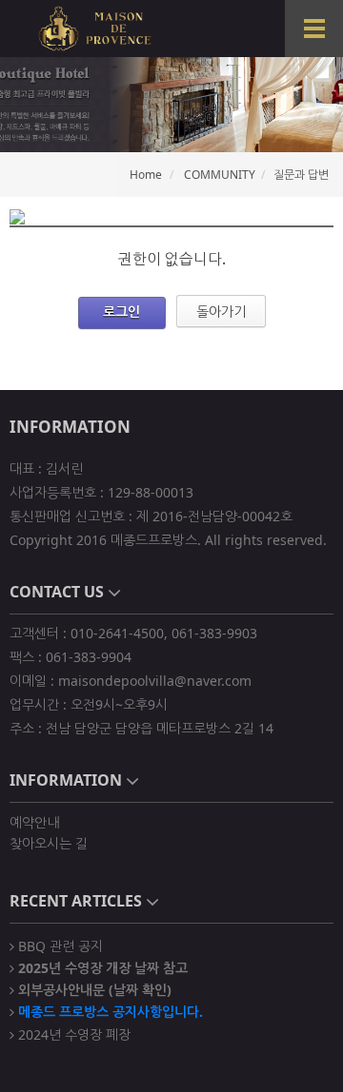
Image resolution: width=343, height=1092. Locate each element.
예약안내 (34, 822)
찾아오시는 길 (49, 843)
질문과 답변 (301, 174)
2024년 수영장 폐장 (72, 1033)
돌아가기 (221, 311)
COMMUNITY (219, 174)
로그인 (121, 311)
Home (146, 174)
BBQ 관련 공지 (58, 945)
